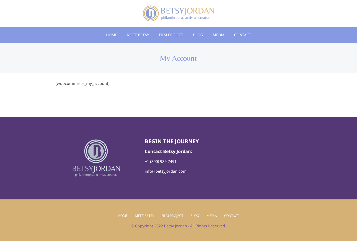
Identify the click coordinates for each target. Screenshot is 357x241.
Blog (198, 35)
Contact (242, 35)
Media (218, 35)
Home (111, 35)
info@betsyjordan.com (166, 171)
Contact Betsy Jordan (168, 151)
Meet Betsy (138, 35)
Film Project (171, 35)
